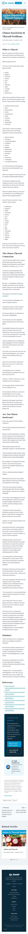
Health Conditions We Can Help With (21, 810)
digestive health (7, 800)
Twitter (14, 886)
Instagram (8, 883)
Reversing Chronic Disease (14, 894)
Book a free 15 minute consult (13, 744)
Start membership (14, 918)
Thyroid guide (15, 44)
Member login (14, 920)
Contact (5, 929)
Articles (14, 906)
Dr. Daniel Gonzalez (8, 40)
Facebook (14, 883)
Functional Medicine (14, 892)
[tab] (12, 859)
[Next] (24, 844)
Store (14, 908)
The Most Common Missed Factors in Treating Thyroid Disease (7, 812)
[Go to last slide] (4, 844)
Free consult (18, 3)
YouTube (20, 883)
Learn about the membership (13, 751)
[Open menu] (24, 3)
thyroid (15, 800)
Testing (14, 896)
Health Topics (14, 904)
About (14, 910)
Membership (14, 898)
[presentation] (14, 838)
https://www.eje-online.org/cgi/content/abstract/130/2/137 (15, 688)
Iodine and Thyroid (11, 849)
